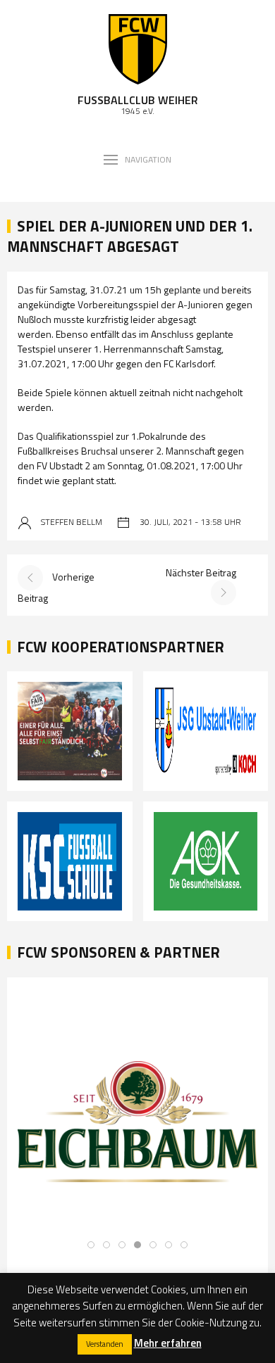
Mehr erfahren (168, 1343)
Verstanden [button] (104, 1344)
